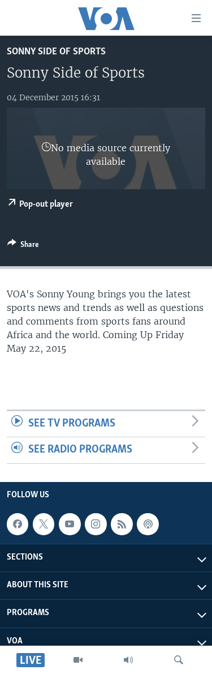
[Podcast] (147, 524)
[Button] (23, 246)
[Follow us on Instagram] (95, 524)
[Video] (78, 660)
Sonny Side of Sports (56, 52)
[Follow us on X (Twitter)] (43, 524)
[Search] (179, 660)
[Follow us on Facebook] (17, 524)
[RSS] (121, 524)
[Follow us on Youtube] (69, 524)
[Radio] (128, 660)
